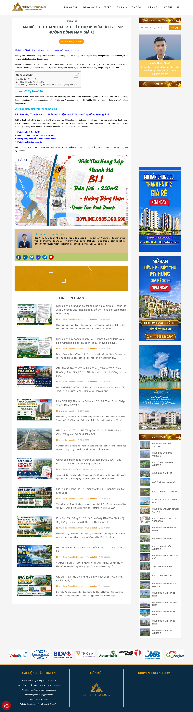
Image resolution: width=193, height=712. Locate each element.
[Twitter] (31, 257)
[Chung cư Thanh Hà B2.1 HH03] (146, 622)
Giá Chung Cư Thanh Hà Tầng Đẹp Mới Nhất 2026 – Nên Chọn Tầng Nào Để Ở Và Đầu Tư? (88, 432)
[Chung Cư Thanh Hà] (146, 473)
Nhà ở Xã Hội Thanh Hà (163, 482)
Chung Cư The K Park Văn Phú (165, 557)
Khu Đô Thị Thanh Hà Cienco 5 (162, 463)
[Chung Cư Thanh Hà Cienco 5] (146, 632)
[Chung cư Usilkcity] (146, 538)
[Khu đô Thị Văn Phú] (146, 576)
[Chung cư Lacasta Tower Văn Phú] (146, 510)
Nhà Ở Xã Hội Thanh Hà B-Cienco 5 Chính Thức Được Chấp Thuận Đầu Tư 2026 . (90, 403)
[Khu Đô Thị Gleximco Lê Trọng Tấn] (146, 520)
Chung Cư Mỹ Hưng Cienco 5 (162, 454)
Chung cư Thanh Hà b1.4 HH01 (164, 594)
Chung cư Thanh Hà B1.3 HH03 (164, 613)
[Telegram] (44, 257)
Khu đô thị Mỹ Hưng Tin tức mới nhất (73, 469)
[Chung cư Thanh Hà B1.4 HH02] (146, 604)
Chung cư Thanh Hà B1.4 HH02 (164, 603)
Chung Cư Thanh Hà (66, 410)
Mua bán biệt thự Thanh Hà (71, 41)
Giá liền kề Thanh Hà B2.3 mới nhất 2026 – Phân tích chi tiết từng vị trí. (90, 490)
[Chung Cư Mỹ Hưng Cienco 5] (146, 454)
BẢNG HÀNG (90, 7)
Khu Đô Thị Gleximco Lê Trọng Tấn (164, 519)
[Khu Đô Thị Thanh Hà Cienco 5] (146, 464)
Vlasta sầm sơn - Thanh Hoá (164, 501)
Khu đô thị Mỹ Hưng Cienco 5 (162, 547)
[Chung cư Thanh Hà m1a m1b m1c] (146, 585)
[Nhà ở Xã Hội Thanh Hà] (146, 482)
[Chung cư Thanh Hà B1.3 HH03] (146, 613)
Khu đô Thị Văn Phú (162, 575)
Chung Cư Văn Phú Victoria (161, 445)
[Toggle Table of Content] (75, 75)
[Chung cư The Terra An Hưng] (146, 529)
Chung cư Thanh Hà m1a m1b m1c (164, 585)
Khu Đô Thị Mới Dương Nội (165, 491)
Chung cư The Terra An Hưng (164, 529)
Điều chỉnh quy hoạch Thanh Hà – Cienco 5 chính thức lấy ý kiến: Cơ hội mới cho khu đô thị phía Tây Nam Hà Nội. (90, 340)
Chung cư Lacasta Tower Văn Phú (165, 510)
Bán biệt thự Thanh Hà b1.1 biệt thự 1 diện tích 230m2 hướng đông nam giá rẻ (48, 84)
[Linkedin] (25, 257)
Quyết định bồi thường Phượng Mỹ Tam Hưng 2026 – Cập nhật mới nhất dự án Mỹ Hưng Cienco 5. (88, 461)
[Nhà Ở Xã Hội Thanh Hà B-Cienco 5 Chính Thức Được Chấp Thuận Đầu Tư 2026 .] (34, 409)
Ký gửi (168, 7)
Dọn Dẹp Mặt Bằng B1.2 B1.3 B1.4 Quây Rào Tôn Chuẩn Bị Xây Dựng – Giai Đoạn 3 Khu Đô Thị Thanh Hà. (90, 520)
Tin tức (136, 7)
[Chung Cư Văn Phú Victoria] (146, 445)
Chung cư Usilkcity (162, 538)
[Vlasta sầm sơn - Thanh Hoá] (146, 501)
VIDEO (107, 7)
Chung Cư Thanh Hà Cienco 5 (162, 631)
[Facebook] (18, 257)
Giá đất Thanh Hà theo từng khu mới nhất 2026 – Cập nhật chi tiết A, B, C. (89, 578)
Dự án (120, 7)
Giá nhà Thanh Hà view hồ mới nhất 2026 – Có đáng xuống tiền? (89, 549)
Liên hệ (152, 7)
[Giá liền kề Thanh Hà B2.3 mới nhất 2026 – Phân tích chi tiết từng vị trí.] (34, 497)
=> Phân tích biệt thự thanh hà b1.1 (31, 82)
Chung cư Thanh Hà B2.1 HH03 (164, 622)
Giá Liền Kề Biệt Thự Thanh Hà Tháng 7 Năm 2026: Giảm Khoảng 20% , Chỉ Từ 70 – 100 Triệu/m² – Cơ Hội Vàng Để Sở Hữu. (91, 371)
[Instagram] (38, 257)
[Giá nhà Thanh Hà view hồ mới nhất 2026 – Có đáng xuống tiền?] (34, 556)
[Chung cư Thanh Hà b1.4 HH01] (146, 594)
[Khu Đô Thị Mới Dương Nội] (146, 492)
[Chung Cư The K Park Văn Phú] (146, 557)
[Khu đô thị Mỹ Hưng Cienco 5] (146, 548)
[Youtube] (51, 257)
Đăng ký (175, 27)
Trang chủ (71, 7)
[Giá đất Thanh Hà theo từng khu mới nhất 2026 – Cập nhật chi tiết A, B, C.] (34, 585)
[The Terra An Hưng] (146, 566)
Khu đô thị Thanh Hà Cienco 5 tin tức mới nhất (77, 319)
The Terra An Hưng (162, 566)
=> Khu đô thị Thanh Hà (27, 79)
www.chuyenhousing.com (45, 249)
